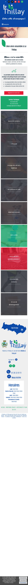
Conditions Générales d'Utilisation (13, 416)
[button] (22, 1)
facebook (16, 359)
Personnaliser (23, 582)
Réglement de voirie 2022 (14, 93)
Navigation (6, 25)
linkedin (9, 362)
